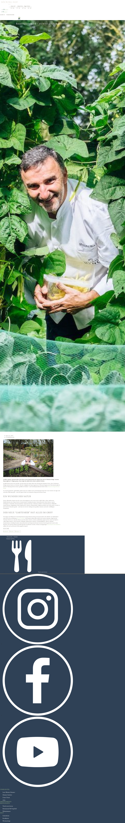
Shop (2, 813)
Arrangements (5, 801)
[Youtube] (38, 786)
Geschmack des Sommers (53, 524)
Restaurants (5, 803)
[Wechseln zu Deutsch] (5, 9)
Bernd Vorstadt (20, 518)
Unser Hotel (5, 789)
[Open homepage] (9, 4)
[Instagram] (38, 644)
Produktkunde (10, 437)
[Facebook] (38, 715)
